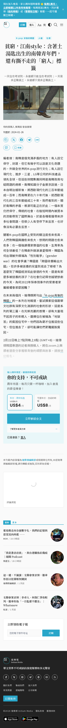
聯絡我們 (20, 685)
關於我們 (7, 685)
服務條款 (51, 710)
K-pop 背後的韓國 (25, 38)
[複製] (5, 139)
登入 (23, 437)
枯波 (5, 609)
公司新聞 (32, 690)
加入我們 (32, 685)
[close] (63, 9)
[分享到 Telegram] (29, 139)
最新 (7, 522)
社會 (49, 38)
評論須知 (11, 502)
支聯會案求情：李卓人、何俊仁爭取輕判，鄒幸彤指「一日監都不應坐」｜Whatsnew (25, 601)
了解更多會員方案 (17, 428)
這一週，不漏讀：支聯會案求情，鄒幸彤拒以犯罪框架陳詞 (25, 577)
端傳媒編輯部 (29, 459)
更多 (14, 522)
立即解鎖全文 (33, 418)
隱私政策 (40, 710)
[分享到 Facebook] (21, 139)
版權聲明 (20, 690)
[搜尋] (56, 25)
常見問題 (7, 690)
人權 (40, 38)
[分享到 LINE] (37, 139)
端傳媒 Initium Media (22, 710)
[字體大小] (39, 25)
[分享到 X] (13, 139)
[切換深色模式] (50, 25)
